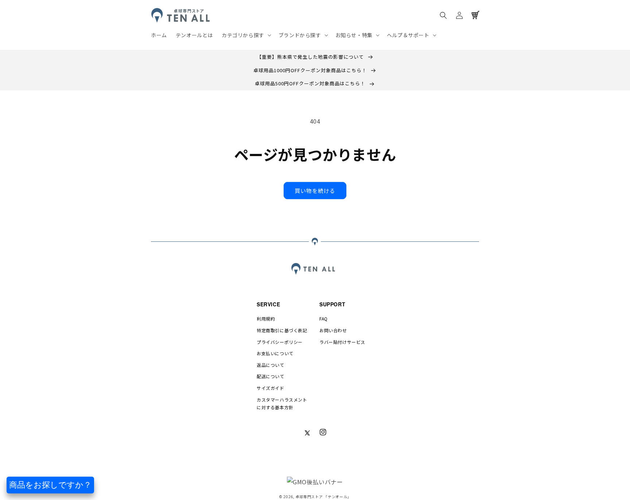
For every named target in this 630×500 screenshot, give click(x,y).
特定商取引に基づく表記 (282, 330)
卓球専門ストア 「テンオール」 (323, 496)
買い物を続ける (315, 190)
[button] (245, 35)
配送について (270, 376)
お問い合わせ (333, 330)
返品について (270, 365)
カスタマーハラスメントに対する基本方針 (282, 403)
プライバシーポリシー (280, 342)
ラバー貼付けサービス (342, 342)
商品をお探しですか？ (50, 484)
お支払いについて (275, 353)
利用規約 (266, 318)
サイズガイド (270, 388)
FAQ (323, 318)
